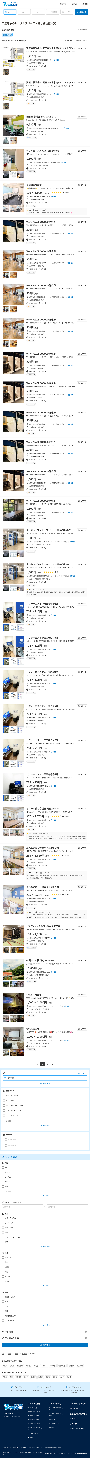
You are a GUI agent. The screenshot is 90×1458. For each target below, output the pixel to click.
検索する (82, 12)
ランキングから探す (34, 1424)
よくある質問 (32, 1433)
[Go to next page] (52, 1064)
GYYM (72, 1418)
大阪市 (16, 1353)
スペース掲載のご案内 (55, 1409)
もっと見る (46, 1125)
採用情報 (23, 1448)
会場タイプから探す (34, 1412)
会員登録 (84, 4)
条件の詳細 (83, 30)
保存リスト (64, 4)
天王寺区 (24, 1353)
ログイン (74, 4)
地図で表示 (46, 1083)
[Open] (14, 11)
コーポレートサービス (34, 1429)
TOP (3, 1353)
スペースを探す (32, 1408)
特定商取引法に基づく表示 (53, 1448)
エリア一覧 (81, 1073)
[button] (44, 1095)
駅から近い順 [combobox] (80, 40)
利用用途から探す (33, 1416)
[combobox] (44, 1078)
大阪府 (9, 1353)
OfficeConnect (74, 1408)
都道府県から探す (33, 1420)
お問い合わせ (7, 1448)
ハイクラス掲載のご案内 (55, 1415)
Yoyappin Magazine (76, 1428)
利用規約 (30, 1437)
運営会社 (15, 1448)
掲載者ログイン (53, 1419)
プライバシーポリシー (35, 1448)
